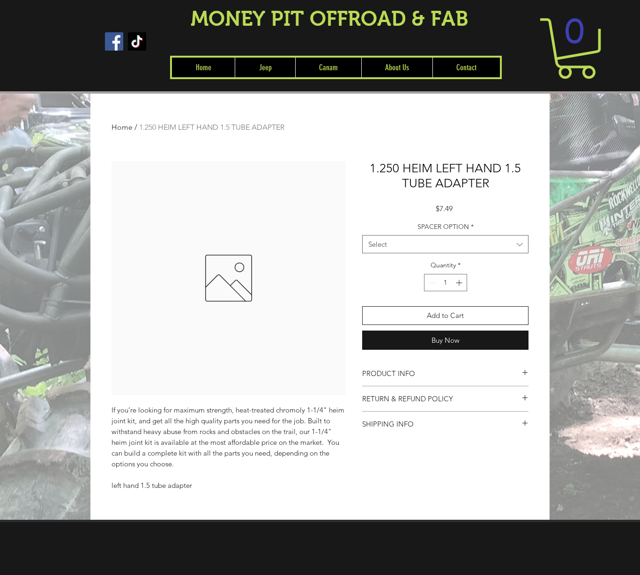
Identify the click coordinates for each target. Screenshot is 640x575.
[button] (265, 67)
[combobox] (445, 244)
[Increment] (460, 282)
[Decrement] (431, 282)
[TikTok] (137, 41)
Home (122, 127)
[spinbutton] (445, 282)
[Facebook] (114, 41)
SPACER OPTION (445, 226)
